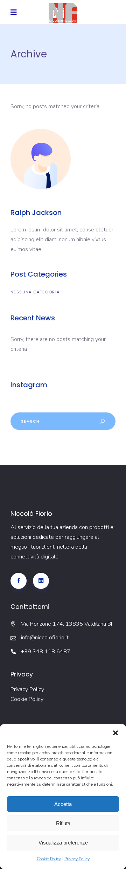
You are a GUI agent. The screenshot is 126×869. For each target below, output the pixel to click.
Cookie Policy (49, 859)
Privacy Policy (77, 859)
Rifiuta (63, 823)
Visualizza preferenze (63, 843)
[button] (115, 732)
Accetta (63, 804)
